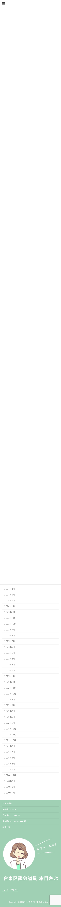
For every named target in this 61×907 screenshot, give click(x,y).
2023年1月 (9, 676)
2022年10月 (10, 693)
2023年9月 (9, 629)
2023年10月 (10, 623)
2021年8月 (9, 746)
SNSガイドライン (10, 890)
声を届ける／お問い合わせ (14, 821)
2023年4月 (9, 658)
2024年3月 (9, 594)
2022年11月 (10, 688)
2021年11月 (10, 734)
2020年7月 (9, 781)
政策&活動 (7, 803)
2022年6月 (9, 717)
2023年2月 (9, 670)
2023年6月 (9, 647)
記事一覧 (6, 827)
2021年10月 (10, 740)
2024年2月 (9, 600)
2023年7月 (9, 641)
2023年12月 (10, 612)
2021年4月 (9, 763)
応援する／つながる (11, 815)
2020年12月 (10, 775)
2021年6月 (9, 757)
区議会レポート (9, 809)
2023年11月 (10, 618)
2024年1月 (9, 606)
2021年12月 (10, 728)
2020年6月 (9, 787)
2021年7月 (9, 752)
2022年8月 (9, 705)
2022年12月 (10, 682)
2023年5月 (9, 653)
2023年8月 (9, 635)
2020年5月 (9, 792)
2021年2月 (9, 769)
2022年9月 (9, 699)
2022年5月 (9, 723)
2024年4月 (9, 589)
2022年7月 (9, 711)
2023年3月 (9, 664)
